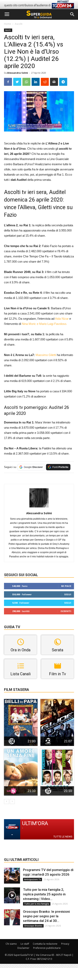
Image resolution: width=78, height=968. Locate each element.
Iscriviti (66, 611)
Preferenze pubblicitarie (47, 948)
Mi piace (66, 585)
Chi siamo (11, 943)
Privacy (65, 943)
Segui (67, 594)
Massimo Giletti (46, 355)
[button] (72, 14)
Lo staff (25, 943)
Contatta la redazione (45, 943)
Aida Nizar (62, 318)
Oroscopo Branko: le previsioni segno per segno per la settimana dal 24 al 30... (46, 916)
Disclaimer (23, 948)
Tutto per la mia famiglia (36, 903)
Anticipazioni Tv (32, 879)
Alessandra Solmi (17, 72)
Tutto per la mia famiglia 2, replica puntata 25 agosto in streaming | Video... (44, 894)
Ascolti (18, 24)
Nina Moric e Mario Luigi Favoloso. (44, 323)
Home (7, 24)
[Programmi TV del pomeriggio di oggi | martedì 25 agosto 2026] (12, 876)
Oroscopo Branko (33, 925)
